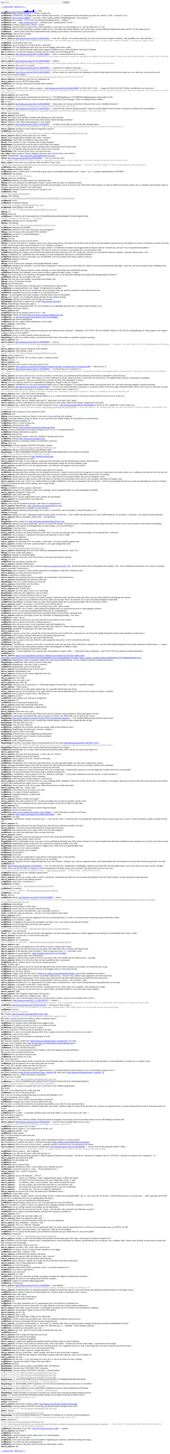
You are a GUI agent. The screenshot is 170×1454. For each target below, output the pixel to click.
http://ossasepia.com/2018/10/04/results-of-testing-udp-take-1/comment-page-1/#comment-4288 (53, 366)
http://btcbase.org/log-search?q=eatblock (42, 890)
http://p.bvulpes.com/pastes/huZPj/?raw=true (37, 156)
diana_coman (6, 162)
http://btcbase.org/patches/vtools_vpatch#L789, (38, 1072)
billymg (4, 178)
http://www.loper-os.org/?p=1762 (57, 566)
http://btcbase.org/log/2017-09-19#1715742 (81, 743)
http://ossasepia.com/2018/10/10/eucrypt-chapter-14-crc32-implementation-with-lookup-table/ (44, 165)
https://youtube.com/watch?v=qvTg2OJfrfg (49, 953)
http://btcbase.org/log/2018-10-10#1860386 (68, 1147)
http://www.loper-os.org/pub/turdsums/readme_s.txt (81, 900)
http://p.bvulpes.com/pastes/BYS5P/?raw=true (39, 1408)
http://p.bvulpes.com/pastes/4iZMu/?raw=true (45, 315)
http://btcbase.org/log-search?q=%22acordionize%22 (50, 942)
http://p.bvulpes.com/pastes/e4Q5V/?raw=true (39, 1373)
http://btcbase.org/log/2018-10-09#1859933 (33, 108)
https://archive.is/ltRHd (21, 18)
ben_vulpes (5, 153)
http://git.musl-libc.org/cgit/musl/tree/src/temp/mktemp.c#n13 (51, 1043)
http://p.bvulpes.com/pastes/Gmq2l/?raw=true (26, 548)
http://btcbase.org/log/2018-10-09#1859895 (33, 72)
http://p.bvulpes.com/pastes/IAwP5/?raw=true (38, 1079)
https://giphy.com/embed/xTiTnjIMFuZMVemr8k (35, 814)
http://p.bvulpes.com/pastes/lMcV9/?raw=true (70, 133)
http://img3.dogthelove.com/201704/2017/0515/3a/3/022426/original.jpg (41, 718)
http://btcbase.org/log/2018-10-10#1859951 (33, 124)
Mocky (4, 113)
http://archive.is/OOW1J (51, 301)
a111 (3, 41)
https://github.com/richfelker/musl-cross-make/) (71, 1142)
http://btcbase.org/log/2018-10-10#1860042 (33, 369)
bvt (2, 1014)
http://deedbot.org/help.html (19, 194)
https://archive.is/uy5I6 (28, 22)
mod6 (3, 913)
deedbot (4, 165)
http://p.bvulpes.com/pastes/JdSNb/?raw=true (38, 1375)
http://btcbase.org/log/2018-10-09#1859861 (33, 54)
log (2, 2)
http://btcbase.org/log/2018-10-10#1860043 (33, 387)
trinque (4, 1395)
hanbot (4, 156)
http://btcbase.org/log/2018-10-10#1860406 (33, 1285)
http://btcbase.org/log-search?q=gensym (40, 1236)
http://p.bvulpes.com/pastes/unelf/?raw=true (45, 506)
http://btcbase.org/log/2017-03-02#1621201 (29, 1005)
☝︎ (153, 38)
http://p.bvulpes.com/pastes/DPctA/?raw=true (30, 1014)
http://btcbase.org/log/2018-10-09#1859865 (33, 61)
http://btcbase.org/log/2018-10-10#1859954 (77, 405)
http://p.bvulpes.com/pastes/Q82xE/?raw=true (38, 353)
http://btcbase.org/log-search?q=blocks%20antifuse (50, 929)
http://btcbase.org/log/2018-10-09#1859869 (25, 158)
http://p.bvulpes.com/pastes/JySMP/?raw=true (38, 447)
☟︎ (89, 18)
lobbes (3, 1411)
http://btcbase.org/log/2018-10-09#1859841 (33, 38)
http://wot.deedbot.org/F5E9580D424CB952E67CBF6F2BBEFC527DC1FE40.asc (41, 198)
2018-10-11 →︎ (20, 7)
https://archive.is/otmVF (21, 13)
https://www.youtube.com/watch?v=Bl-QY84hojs (31, 812)
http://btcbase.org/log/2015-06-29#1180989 (36, 897)
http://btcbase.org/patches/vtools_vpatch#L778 (86, 1072)
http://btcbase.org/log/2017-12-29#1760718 (30, 1000)
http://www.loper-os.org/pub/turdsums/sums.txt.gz (121, 900)
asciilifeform (6, 13)
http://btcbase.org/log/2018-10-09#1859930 (33, 104)
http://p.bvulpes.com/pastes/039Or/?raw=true (25, 205)
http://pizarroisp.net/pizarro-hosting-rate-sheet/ (37, 427)
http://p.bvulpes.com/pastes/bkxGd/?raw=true (47, 521)
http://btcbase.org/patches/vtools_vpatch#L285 (49, 1041)
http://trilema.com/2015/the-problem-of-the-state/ (58, 1404)
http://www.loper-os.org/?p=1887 (45, 1428)
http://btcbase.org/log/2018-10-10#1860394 (33, 1122)
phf (2, 52)
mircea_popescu (8, 36)
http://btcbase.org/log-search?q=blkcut (39, 886)
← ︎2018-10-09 (7, 7)
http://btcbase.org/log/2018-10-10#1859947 (25, 866)
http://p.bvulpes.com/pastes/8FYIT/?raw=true (38, 1377)
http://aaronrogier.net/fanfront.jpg (32, 439)
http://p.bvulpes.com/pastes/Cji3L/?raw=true (38, 225)
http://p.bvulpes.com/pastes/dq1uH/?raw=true (26, 1413)
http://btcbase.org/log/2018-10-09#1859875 (33, 68)
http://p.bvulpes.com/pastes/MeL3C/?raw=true (39, 209)
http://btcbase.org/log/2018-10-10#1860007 (33, 342)
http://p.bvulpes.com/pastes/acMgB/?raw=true (26, 1422)
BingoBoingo (6, 34)
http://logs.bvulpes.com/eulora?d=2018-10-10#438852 (37, 317)
